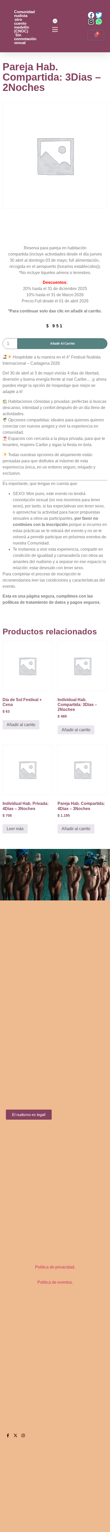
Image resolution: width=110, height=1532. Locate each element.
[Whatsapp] (99, 21)
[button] (55, 30)
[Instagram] (91, 21)
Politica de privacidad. (55, 1267)
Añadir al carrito (62, 343)
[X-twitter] (15, 1435)
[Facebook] (91, 15)
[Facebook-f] (8, 1435)
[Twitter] (99, 15)
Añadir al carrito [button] (21, 724)
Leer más (15, 829)
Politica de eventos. (55, 1282)
